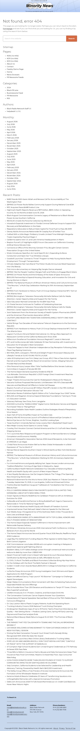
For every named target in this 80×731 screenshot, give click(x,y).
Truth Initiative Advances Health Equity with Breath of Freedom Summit (37, 506)
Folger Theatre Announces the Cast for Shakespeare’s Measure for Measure (39, 380)
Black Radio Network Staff (18, 109)
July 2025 (11, 157)
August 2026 (12, 122)
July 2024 (11, 186)
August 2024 (12, 184)
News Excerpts (13, 75)
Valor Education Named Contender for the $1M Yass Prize (31, 302)
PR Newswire (12, 96)
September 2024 (14, 181)
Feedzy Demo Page (15, 69)
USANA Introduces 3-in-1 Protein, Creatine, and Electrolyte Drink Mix (35, 593)
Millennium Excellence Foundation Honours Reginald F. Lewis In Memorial (38, 339)
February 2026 (13, 138)
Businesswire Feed (15, 93)
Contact (10, 67)
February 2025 (13, 167)
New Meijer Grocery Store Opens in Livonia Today (27, 426)
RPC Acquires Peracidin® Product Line (23, 207)
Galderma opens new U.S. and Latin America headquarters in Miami (35, 240)
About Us (11, 64)
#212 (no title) (12, 61)
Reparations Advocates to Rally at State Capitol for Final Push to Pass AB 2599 (39, 229)
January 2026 (12, 140)
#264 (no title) (13, 56)
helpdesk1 (11, 111)
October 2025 (12, 148)
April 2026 (11, 132)
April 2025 (11, 165)
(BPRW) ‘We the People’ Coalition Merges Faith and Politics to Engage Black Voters (42, 272)
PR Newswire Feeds (15, 77)
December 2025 (13, 143)
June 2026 (11, 127)
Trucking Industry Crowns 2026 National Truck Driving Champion (34, 606)
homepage (7, 29)
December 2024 (14, 173)
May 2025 (11, 162)
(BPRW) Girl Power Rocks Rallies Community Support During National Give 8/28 (40, 205)
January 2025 (12, 170)
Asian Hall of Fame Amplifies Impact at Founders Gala (29, 415)
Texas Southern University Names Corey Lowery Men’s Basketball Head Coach (40, 423)
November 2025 (13, 146)
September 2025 (14, 151)
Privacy (62, 728)
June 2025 (11, 159)
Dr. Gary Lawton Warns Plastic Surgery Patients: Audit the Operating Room (38, 604)
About (55, 728)
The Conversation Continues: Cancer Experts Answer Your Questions (36, 595)
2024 (9, 87)
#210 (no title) (12, 58)
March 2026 (12, 135)
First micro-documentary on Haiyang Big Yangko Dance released (34, 269)
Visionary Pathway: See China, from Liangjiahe (26, 401)
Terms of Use (70, 728)
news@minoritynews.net (15, 712)
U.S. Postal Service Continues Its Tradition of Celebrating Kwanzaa (34, 304)
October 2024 (12, 178)
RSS (8, 98)
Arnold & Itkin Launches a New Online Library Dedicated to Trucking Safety (38, 639)
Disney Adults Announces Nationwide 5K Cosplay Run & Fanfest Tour (36, 232)
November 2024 (13, 176)
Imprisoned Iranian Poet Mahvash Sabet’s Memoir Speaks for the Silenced (38, 509)
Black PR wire (12, 90)
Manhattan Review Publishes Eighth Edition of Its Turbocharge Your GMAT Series (41, 393)
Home (9, 72)
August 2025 (12, 154)
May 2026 (11, 130)
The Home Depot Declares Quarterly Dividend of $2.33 (30, 372)
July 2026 (11, 124)
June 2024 (11, 189)
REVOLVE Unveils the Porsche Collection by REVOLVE (29, 221)
